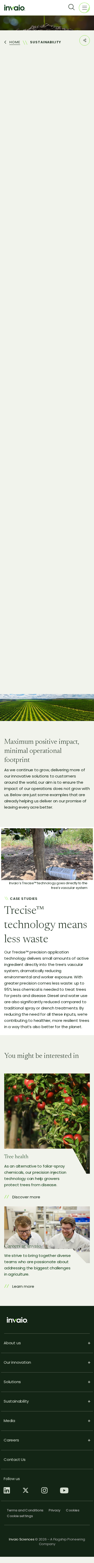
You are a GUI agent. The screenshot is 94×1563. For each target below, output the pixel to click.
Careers (11, 1440)
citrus (9, 469)
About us (12, 1343)
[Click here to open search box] (73, 8)
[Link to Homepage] (14, 7)
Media (9, 1420)
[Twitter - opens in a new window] (25, 1491)
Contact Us (15, 1459)
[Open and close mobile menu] (84, 8)
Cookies (72, 1510)
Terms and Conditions (25, 1510)
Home (14, 42)
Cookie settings (20, 1516)
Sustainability (16, 1401)
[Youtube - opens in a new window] (64, 1491)
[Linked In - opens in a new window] (7, 1491)
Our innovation (17, 1362)
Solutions (12, 1381)
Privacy (55, 1510)
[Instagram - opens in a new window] (44, 1491)
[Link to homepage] (47, 1319)
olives (29, 469)
